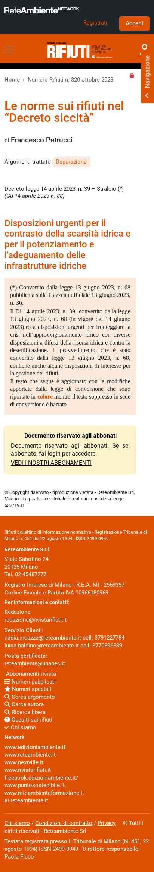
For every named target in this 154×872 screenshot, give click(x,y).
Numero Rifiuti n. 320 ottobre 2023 (70, 79)
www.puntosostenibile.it (34, 785)
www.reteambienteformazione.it (44, 793)
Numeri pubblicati (33, 681)
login (54, 453)
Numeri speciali (30, 689)
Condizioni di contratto (63, 823)
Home (12, 79)
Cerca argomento (32, 697)
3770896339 (107, 645)
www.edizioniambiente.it (34, 747)
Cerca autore (27, 704)
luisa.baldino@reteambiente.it (41, 645)
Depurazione (71, 161)
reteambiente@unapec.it (34, 663)
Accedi (134, 23)
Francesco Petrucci (42, 140)
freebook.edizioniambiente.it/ (41, 777)
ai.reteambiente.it (26, 800)
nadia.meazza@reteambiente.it (42, 637)
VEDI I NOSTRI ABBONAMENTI (51, 462)
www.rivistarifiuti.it (27, 770)
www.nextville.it (23, 762)
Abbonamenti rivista (30, 673)
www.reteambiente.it (30, 754)
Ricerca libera (28, 712)
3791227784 (109, 637)
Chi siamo (22, 727)
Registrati (95, 22)
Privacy (107, 823)
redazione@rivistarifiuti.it (35, 619)
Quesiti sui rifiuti (31, 719)
